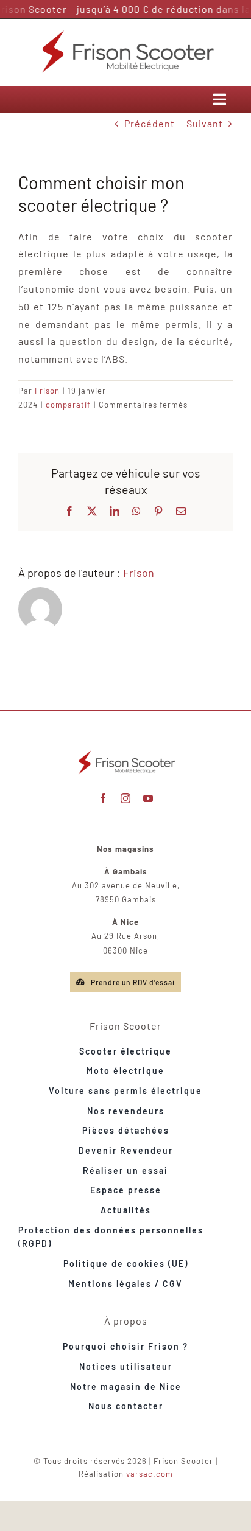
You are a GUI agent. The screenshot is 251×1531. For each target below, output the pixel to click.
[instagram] (126, 798)
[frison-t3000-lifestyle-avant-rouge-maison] (125, 752)
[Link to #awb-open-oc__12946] (220, 99)
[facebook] (103, 798)
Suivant (204, 123)
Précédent (149, 123)
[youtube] (148, 798)
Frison (47, 391)
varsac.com (149, 1474)
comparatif (68, 405)
